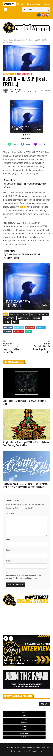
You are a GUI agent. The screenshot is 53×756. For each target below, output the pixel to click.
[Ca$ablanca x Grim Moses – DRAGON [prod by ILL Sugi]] (26, 383)
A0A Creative (14, 314)
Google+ (31, 327)
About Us (22, 751)
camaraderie (43, 314)
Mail (29, 331)
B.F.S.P (33, 314)
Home (5, 40)
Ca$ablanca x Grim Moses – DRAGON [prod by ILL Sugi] (25, 402)
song (22, 207)
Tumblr (8, 331)
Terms (13, 751)
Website (9, 561)
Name (9, 539)
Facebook (8, 327)
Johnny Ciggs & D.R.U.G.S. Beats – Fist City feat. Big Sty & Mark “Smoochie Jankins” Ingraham (25, 485)
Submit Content (35, 751)
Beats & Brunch (15, 40)
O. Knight (17, 89)
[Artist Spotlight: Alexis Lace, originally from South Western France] (26, 650)
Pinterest (19, 331)
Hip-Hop (7, 322)
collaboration (9, 318)
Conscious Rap (23, 318)
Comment (10, 513)
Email (9, 550)
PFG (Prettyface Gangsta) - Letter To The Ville (11, 348)
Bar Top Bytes (27, 40)
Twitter (20, 327)
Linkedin (41, 327)
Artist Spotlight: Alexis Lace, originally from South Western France (24, 662)
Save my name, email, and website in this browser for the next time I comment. (23, 576)
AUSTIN (25, 314)
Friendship (37, 318)
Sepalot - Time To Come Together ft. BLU (41, 348)
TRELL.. (15, 322)
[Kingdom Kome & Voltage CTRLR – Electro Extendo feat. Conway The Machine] (26, 424)
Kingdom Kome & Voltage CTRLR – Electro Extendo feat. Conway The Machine (26, 444)
